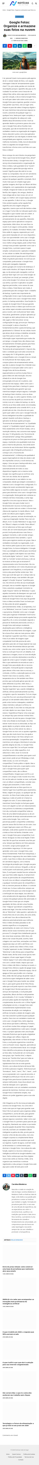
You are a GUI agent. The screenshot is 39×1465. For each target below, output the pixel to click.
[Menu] (3, 3)
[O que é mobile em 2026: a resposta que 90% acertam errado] (19, 1319)
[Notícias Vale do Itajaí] (19, 3)
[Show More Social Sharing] (34, 46)
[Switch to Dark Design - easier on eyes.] (32, 3)
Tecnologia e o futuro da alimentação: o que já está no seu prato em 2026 (18, 1424)
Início (4, 10)
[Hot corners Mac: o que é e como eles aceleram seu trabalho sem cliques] (19, 1380)
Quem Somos (16, 1454)
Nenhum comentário (22, 38)
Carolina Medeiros (20, 35)
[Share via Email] (29, 46)
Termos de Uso (29, 1457)
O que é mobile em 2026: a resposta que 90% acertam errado (18, 1333)
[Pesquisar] (36, 3)
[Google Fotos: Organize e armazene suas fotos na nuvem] (19, 69)
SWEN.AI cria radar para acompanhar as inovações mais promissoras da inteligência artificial (18, 1301)
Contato (20, 1460)
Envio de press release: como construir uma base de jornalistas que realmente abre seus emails (18, 1269)
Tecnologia (19, 16)
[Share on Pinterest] (10, 46)
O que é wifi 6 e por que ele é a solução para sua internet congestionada (18, 1363)
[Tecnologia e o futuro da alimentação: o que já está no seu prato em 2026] (19, 1411)
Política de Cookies (29, 1454)
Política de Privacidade (15, 1457)
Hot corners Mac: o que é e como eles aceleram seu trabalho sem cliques (17, 1394)
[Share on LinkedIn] (20, 46)
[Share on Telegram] (15, 46)
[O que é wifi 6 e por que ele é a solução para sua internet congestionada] (19, 1350)
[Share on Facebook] (5, 46)
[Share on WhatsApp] (24, 46)
